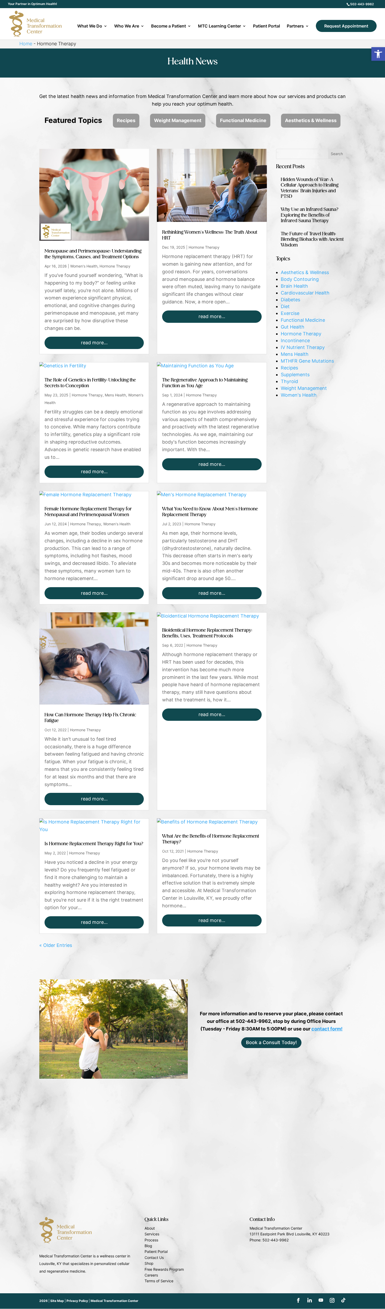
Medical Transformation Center (114, 1301)
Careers (151, 1275)
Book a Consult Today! (271, 1042)
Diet (285, 306)
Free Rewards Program (164, 1269)
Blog (148, 1245)
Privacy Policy (77, 1301)
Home (25, 43)
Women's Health (83, 266)
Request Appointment (346, 26)
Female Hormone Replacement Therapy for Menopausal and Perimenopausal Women (88, 511)
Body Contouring (300, 279)
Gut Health (292, 327)
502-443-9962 (362, 4)
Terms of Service (159, 1281)
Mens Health (115, 395)
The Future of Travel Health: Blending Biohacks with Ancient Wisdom (312, 239)
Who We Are (126, 26)
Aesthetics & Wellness (311, 120)
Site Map (57, 1301)
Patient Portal (266, 26)
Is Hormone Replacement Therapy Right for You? (94, 844)
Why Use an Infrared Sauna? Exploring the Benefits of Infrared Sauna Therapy (310, 215)
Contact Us (154, 1257)
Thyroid (289, 381)
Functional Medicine (243, 120)
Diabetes (290, 299)
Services (152, 1234)
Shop (149, 1263)
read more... (94, 342)
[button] (378, 54)
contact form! (327, 1029)
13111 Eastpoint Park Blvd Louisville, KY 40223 (289, 1234)
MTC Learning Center (219, 26)
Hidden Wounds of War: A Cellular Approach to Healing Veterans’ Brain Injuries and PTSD (309, 188)
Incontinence (295, 340)
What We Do (89, 26)
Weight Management (177, 120)
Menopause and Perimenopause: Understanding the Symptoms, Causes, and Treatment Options (93, 254)
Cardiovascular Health (305, 293)
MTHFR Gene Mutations (307, 361)
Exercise (290, 313)
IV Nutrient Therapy (303, 347)
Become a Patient (168, 26)
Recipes (126, 120)
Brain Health (294, 286)
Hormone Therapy (115, 266)
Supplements (295, 374)
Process (151, 1240)
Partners (295, 26)
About (150, 1228)
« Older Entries (55, 945)
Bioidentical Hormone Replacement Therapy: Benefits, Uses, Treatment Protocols (207, 633)
